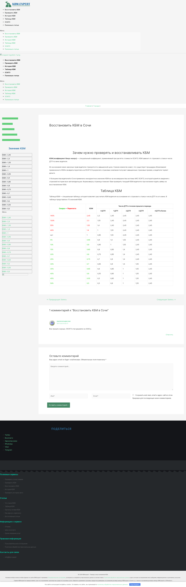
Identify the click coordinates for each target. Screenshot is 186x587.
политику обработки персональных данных (112, 584)
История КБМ (10, 16)
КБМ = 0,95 (6, 174)
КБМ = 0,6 (6, 201)
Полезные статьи (12, 25)
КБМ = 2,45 (6, 155)
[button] (70, 30)
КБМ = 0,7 (6, 193)
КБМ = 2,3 (6, 159)
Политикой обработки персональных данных (116, 577)
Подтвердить (134, 584)
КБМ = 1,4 (6, 166)
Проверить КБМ (11, 13)
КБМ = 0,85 (6, 182)
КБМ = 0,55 (6, 205)
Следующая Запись (166, 300)
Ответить (169, 335)
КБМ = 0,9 (6, 178)
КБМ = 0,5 (6, 209)
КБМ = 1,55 (6, 163)
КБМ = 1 (5, 170)
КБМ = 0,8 (6, 186)
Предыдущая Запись (57, 300)
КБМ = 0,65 (6, 197)
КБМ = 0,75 (6, 189)
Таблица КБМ (10, 19)
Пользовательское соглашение (56, 577)
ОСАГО (7, 22)
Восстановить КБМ (12, 10)
